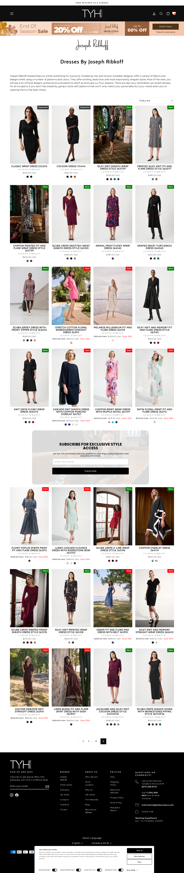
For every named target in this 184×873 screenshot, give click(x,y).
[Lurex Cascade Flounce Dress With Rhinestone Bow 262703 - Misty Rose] (71, 563)
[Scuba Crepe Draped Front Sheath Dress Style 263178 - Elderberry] (24, 642)
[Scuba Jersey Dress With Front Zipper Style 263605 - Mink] (24, 340)
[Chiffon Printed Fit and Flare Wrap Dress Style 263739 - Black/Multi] (27, 261)
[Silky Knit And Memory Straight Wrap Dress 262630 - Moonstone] (156, 642)
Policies (13, 834)
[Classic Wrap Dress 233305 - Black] (27, 176)
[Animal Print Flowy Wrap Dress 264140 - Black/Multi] (113, 258)
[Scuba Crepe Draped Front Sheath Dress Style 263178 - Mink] (35, 642)
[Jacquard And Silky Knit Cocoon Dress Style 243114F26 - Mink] (118, 724)
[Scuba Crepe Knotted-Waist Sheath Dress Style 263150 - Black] (71, 258)
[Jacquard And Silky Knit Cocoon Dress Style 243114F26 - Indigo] (114, 724)
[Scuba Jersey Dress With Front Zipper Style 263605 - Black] (27, 340)
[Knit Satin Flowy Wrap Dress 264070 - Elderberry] (29, 422)
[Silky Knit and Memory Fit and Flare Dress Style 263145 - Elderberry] (154, 342)
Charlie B (64, 805)
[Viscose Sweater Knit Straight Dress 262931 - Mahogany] (27, 722)
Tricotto (63, 809)
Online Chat (147, 812)
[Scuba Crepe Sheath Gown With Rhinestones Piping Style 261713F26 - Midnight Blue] (153, 724)
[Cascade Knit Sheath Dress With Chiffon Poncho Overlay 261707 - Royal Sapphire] (69, 424)
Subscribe (90, 471)
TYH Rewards (91, 800)
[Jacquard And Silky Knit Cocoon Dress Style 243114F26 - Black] (111, 724)
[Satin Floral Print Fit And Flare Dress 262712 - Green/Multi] (154, 422)
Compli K (64, 800)
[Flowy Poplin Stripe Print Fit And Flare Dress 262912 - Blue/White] (29, 561)
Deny (139, 862)
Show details (131, 870)
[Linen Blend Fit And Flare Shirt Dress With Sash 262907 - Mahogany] (71, 724)
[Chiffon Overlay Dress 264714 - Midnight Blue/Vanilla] (156, 561)
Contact (14, 829)
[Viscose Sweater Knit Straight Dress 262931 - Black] (31, 722)
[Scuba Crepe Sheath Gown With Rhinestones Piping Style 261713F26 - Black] (149, 724)
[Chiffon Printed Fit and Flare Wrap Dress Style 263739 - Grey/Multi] (31, 261)
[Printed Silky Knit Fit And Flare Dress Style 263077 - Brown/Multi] (153, 179)
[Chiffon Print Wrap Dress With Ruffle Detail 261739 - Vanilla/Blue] (113, 422)
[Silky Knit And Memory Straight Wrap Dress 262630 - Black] (153, 642)
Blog (87, 805)
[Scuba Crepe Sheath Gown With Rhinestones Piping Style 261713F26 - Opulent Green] (160, 724)
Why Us (88, 790)
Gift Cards (90, 795)
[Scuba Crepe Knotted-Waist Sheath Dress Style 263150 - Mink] (75, 258)
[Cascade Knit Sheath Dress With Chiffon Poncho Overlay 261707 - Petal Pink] (73, 424)
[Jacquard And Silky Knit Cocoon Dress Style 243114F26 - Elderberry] (107, 724)
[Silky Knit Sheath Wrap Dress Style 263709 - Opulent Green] (114, 179)
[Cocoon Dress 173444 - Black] (67, 176)
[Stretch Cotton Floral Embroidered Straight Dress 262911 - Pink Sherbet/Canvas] (71, 342)
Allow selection (139, 856)
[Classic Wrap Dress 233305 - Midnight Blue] (31, 176)
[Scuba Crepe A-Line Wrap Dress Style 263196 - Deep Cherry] (109, 561)
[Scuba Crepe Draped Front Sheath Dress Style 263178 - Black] (27, 642)
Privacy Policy (116, 798)
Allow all (140, 850)
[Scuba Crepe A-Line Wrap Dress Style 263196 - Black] (113, 561)
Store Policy (116, 802)
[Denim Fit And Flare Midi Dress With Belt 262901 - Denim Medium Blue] (113, 642)
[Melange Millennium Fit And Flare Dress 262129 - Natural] (113, 340)
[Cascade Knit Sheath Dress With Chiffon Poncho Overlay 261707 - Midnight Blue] (65, 424)
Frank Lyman (66, 785)
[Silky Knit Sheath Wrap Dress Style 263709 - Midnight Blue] (118, 179)
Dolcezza (64, 790)
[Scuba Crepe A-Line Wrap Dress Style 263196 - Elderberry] (116, 561)
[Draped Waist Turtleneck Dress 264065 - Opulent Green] (158, 258)
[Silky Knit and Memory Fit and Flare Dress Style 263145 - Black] (151, 342)
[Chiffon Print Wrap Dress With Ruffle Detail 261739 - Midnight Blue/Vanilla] (116, 422)
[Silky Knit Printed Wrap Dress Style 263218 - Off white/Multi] (69, 642)
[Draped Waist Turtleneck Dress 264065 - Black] (151, 258)
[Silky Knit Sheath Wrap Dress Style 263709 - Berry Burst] (111, 179)
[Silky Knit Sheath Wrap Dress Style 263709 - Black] (107, 179)
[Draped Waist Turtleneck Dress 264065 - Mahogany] (154, 258)
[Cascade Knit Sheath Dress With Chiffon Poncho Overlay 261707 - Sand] (76, 424)
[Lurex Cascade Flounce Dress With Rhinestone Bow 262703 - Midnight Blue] (75, 563)
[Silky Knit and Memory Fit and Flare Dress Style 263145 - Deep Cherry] (158, 342)
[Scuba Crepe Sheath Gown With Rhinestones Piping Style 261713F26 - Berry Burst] (156, 724)
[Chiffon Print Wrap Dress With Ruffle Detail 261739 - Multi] (109, 422)
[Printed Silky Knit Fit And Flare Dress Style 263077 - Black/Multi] (156, 179)
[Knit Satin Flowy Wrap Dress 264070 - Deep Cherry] (33, 422)
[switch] (78, 870)
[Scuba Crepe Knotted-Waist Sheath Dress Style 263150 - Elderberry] (67, 258)
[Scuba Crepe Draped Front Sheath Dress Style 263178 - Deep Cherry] (31, 642)
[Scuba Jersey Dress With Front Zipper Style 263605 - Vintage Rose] (35, 340)
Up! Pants (64, 795)
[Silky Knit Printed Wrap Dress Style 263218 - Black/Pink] (73, 642)
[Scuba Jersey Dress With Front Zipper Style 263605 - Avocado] (31, 340)
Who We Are (91, 777)
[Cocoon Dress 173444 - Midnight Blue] (71, 176)
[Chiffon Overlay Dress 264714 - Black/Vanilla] (153, 561)
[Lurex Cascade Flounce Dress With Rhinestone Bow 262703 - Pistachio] (67, 563)
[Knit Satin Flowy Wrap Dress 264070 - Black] (26, 422)
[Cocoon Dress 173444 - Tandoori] (75, 176)
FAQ (112, 777)
